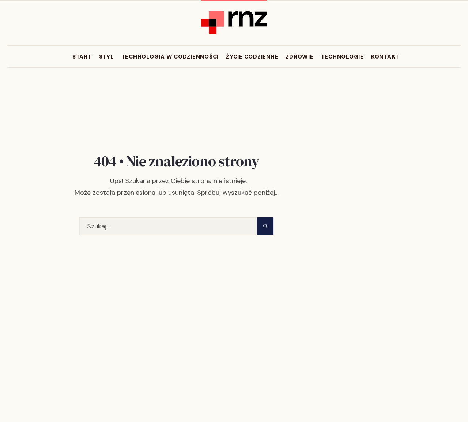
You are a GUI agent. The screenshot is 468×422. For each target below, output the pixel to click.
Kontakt (385, 56)
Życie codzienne (252, 56)
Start (82, 56)
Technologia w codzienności (170, 56)
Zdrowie (299, 56)
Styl (106, 56)
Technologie (342, 56)
